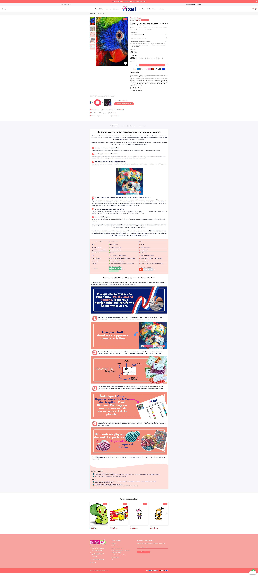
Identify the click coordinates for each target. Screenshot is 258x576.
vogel (164, 83)
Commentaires (142, 125)
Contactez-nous (115, 545)
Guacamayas (157, 80)
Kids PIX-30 (152, 527)
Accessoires (108, 8)
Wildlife (137, 85)
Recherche (114, 543)
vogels (131, 85)
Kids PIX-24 (132, 527)
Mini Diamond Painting (151, 8)
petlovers (154, 83)
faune (147, 80)
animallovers (153, 78)
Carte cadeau (161, 8)
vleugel (160, 83)
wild (134, 85)
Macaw (132, 81)
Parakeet (163, 81)
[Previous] (98, 41)
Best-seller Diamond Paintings (146, 75)
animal (148, 78)
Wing (141, 85)
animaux (162, 78)
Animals (158, 78)
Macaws (135, 81)
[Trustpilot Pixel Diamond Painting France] (116, 268)
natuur (142, 81)
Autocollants (141, 8)
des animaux (137, 80)
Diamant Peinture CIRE (96, 112)
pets (157, 83)
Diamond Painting (99, 8)
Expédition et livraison (116, 552)
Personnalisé (116, 8)
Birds (133, 80)
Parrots (135, 83)
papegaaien (158, 81)
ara (165, 78)
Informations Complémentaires (128, 125)
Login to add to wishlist (136, 90)
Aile (135, 78)
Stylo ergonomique (95, 115)
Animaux (137, 75)
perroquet (139, 83)
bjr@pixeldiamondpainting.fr (66, 4)
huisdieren (163, 80)
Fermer (1, 1)
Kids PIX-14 (92, 527)
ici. (105, 233)
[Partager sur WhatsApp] (140, 88)
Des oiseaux (155, 75)
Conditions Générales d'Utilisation (119, 554)
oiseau (145, 81)
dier (142, 80)
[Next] (125, 41)
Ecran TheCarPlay (115, 557)
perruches (149, 83)
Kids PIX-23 (112, 527)
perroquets (144, 83)
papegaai (153, 81)
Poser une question (134, 72)
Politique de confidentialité (117, 548)
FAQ (112, 559)
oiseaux (149, 81)
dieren (144, 80)
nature (139, 81)
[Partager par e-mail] (138, 88)
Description (115, 125)
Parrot (131, 83)
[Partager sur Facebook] (130, 88)
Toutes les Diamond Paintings (140, 76)
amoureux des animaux (142, 78)
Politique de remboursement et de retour (120, 550)
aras (167, 78)
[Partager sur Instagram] (92, 562)
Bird (131, 80)
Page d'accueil (93, 13)
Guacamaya (151, 80)
